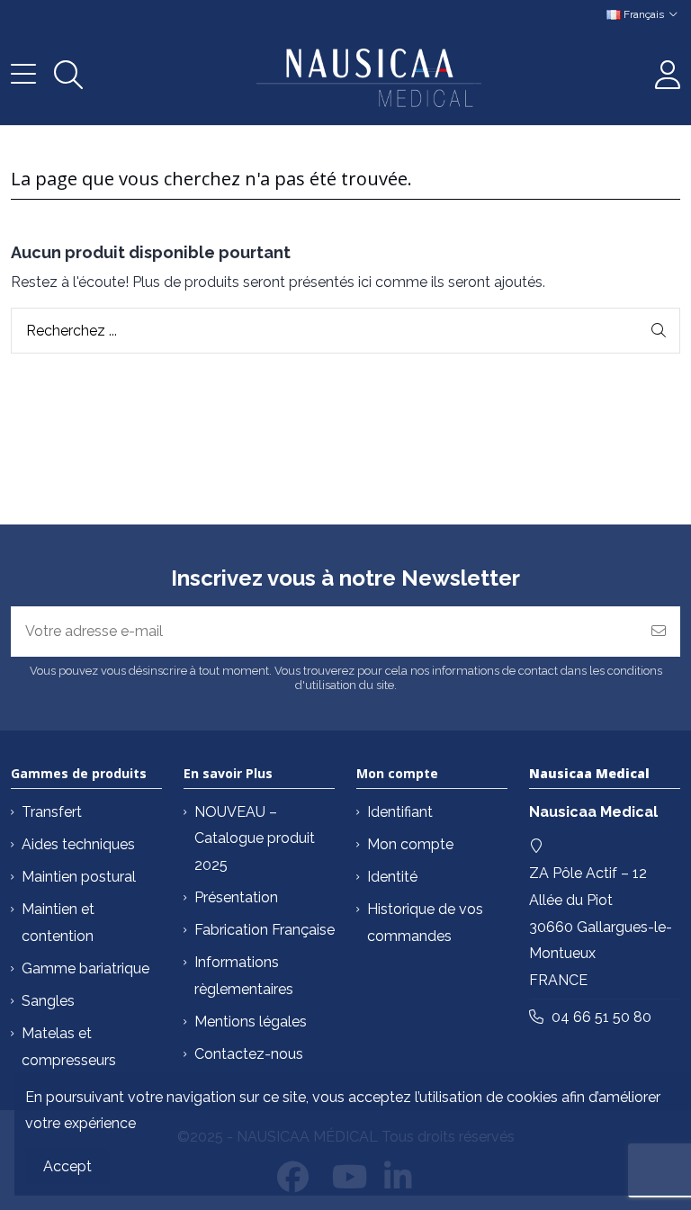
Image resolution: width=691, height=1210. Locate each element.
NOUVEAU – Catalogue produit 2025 (254, 838)
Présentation (236, 897)
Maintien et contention (58, 923)
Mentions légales (250, 1021)
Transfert (52, 811)
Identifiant (400, 811)
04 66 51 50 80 (601, 1017)
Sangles (48, 1000)
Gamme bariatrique (85, 968)
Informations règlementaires (243, 976)
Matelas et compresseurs (69, 1047)
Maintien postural (79, 876)
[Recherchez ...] (658, 331)
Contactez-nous (248, 1053)
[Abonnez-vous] (658, 631)
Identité (392, 876)
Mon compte (410, 844)
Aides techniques (78, 844)
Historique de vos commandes (425, 923)
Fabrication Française (264, 929)
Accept (67, 1166)
